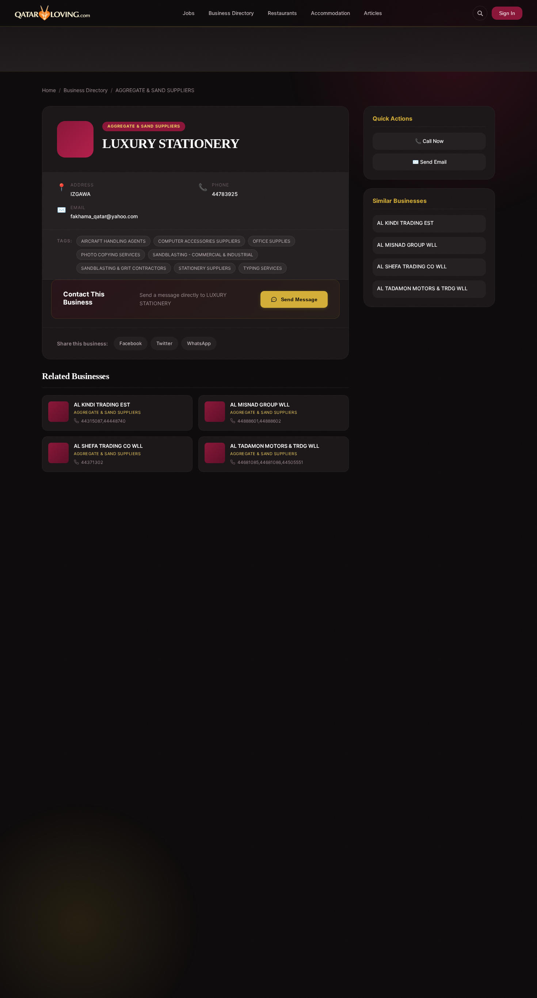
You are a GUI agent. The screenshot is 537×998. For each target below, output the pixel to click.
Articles (373, 13)
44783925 (225, 194)
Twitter (164, 343)
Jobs (189, 13)
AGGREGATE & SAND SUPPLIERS (154, 90)
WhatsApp (199, 343)
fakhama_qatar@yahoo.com (104, 216)
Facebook (130, 343)
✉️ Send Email (429, 162)
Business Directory (231, 13)
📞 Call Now (429, 141)
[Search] (480, 13)
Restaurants (282, 13)
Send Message (299, 299)
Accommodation (330, 13)
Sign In (507, 13)
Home (49, 90)
